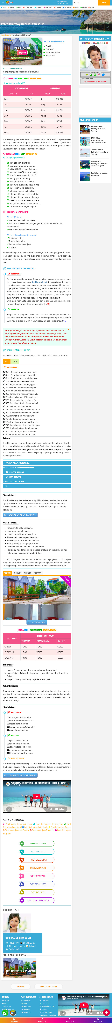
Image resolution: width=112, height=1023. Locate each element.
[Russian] (96, 43)
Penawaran (8, 35)
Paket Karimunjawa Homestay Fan (49, 824)
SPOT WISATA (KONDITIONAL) (19, 463)
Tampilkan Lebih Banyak (48, 986)
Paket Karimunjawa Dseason (61, 827)
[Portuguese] (98, 43)
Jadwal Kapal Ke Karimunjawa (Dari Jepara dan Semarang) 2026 (99, 163)
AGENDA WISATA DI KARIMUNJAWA (21, 467)
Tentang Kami (5, 1001)
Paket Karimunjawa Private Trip (43, 830)
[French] (85, 43)
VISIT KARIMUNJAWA (46, 1012)
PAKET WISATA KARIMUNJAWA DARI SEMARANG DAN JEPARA (98, 140)
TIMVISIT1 (7, 573)
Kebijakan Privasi (6, 1009)
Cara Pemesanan (6, 1006)
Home (2, 35)
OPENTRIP (58, 7)
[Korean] (102, 43)
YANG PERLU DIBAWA (16, 472)
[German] (87, 43)
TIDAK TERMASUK (14, 476)
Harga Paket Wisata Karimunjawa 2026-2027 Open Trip (98, 128)
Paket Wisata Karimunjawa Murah (19, 824)
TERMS (92, 7)
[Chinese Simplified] (107, 43)
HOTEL (20, 7)
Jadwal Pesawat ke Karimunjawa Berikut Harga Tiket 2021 (99, 151)
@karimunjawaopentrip (47, 1006)
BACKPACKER (68, 7)
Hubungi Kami (6, 1003)
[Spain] (89, 43)
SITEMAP (84, 7)
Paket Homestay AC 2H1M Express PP (20, 971)
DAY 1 (6, 361)
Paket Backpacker (26, 1012)
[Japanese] (100, 43)
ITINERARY (39, 7)
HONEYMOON (48, 7)
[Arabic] (104, 43)
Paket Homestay (25, 1009)
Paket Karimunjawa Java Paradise (17, 830)
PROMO (77, 7)
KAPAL (5, 7)
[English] (83, 43)
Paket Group (24, 1003)
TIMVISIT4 (37, 573)
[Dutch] (94, 43)
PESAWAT (12, 7)
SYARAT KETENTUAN (16, 481)
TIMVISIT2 (17, 573)
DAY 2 (15, 361)
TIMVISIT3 (27, 573)
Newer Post (21, 986)
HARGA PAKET (29, 7)
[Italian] (91, 43)
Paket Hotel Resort (26, 1006)
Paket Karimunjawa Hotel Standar (36, 827)
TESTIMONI (44, 1009)
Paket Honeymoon (26, 1001)
